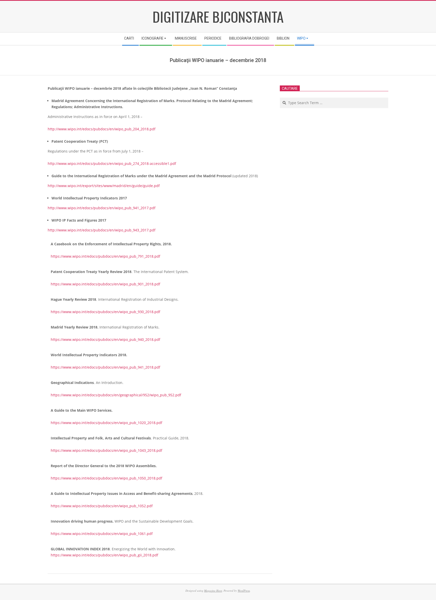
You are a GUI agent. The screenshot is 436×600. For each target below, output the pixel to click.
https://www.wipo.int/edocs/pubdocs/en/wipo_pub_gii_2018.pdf (104, 555)
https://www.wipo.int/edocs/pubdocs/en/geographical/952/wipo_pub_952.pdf (116, 395)
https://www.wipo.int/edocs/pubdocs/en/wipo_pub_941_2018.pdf (105, 367)
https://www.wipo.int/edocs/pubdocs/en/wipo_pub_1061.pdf (102, 533)
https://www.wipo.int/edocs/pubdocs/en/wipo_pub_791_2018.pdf (105, 256)
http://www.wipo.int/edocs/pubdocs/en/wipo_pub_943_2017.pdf (101, 230)
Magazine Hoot (213, 590)
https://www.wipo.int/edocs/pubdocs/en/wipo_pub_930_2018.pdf (105, 311)
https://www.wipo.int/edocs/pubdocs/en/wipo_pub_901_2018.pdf (105, 284)
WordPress (244, 590)
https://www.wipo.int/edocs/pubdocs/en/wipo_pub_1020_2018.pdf (106, 422)
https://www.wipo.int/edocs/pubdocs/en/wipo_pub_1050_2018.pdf (106, 478)
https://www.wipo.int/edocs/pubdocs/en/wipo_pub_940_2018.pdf (105, 339)
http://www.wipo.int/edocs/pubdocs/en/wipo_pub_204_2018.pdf (101, 129)
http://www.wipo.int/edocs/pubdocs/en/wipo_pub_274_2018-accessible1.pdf (112, 163)
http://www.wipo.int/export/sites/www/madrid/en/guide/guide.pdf (104, 185)
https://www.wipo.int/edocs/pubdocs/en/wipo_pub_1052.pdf (102, 505)
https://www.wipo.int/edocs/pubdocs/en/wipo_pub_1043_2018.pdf (106, 450)
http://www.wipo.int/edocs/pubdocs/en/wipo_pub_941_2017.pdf (101, 207)
